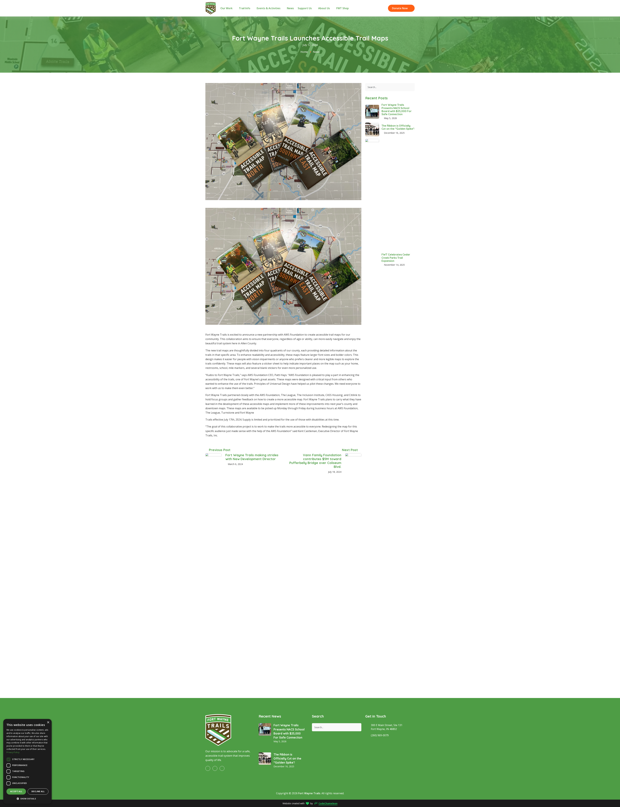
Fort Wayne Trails (309, 793)
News (290, 8)
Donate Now (400, 8)
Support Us (305, 8)
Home (304, 52)
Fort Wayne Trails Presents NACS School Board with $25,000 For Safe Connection (397, 109)
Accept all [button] (16, 791)
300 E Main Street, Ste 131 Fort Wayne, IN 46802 (386, 727)
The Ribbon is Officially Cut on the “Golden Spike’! (398, 127)
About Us (324, 8)
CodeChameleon (328, 803)
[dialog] (27, 761)
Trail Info (245, 8)
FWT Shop (342, 8)
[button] (27, 799)
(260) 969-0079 (380, 735)
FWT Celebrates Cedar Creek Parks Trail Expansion (396, 257)
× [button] (48, 722)
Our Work (226, 8)
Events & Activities (269, 8)
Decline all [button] (38, 791)
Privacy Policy (12, 752)
